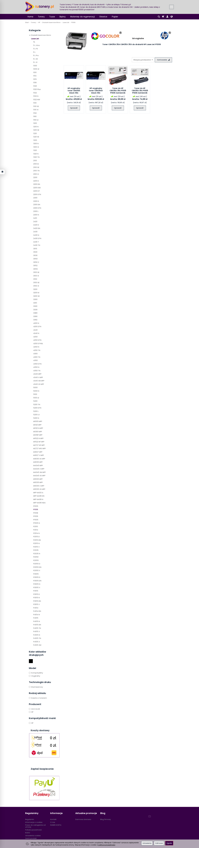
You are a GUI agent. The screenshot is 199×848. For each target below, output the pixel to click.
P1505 (35, 519)
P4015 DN (37, 624)
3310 (35, 303)
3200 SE (36, 296)
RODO (27, 833)
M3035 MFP (38, 462)
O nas (52, 822)
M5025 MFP (38, 479)
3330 (35, 309)
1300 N (36, 143)
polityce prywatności (106, 845)
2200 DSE (37, 187)
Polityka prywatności (33, 830)
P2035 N (36, 553)
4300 (35, 353)
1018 (35, 82)
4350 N (36, 367)
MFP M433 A (38, 492)
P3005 (36, 574)
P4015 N (36, 621)
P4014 (35, 608)
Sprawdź (74, 108)
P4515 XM (37, 645)
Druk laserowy (37, 687)
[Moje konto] (167, 16)
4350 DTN (37, 364)
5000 (35, 387)
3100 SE (36, 272)
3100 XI (36, 276)
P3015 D (36, 594)
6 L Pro (36, 55)
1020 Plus (37, 89)
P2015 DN (37, 540)
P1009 (35, 516)
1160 (35, 116)
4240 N (36, 333)
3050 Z (36, 262)
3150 (35, 279)
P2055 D (36, 563)
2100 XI (36, 174)
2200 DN (36, 184)
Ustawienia (147, 843)
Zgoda (169, 843)
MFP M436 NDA (39, 502)
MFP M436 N (38, 499)
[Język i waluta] (171, 16)
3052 (35, 265)
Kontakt (53, 819)
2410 (35, 218)
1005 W (36, 69)
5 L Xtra (36, 45)
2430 (35, 231)
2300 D (36, 201)
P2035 (35, 550)
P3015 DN (37, 601)
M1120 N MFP (38, 428)
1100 (35, 103)
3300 (35, 299)
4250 (35, 337)
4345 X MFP (38, 377)
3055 (35, 269)
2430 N (36, 235)
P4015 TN (37, 628)
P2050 (35, 557)
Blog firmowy (105, 819)
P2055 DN (37, 567)
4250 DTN (37, 340)
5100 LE (36, 397)
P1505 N (36, 523)
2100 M (36, 164)
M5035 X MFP (38, 486)
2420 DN (36, 228)
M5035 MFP (38, 482)
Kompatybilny (37, 673)
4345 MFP (37, 374)
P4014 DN (37, 611)
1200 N (35, 126)
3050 (35, 259)
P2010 (35, 526)
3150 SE (36, 282)
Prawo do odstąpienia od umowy (35, 826)
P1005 (35, 506)
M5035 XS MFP (39, 489)
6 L (34, 52)
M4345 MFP (38, 465)
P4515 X (36, 641)
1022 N (35, 96)
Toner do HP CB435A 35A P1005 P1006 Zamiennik (118, 90)
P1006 (35, 509)
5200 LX (36, 414)
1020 (35, 86)
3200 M (36, 292)
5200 (35, 401)
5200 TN (36, 404)
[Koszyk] (163, 16)
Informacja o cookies (33, 822)
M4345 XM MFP (39, 472)
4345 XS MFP (38, 384)
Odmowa (159, 843)
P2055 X (36, 570)
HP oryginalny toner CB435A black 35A (74, 90)
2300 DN (36, 204)
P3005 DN (37, 580)
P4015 (35, 618)
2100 (35, 160)
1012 (34, 76)
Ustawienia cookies (33, 835)
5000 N (36, 391)
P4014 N (36, 614)
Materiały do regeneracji (82, 16)
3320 (35, 306)
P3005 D (36, 577)
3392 (35, 320)
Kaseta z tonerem (39, 698)
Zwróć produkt (31, 838)
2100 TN (36, 170)
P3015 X (36, 604)
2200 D (36, 181)
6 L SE (35, 59)
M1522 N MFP (38, 438)
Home (30, 16)
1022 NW (36, 99)
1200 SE (36, 130)
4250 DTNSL (38, 343)
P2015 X (36, 547)
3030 (35, 255)
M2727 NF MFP (39, 445)
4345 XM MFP (38, 380)
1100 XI (35, 109)
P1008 (35, 513)
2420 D (36, 225)
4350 (35, 360)
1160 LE (35, 120)
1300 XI (36, 147)
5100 (35, 394)
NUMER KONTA (55, 825)
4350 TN (36, 370)
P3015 (35, 591)
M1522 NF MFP (38, 441)
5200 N (36, 418)
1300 (35, 140)
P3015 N (36, 597)
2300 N (36, 215)
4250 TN (36, 350)
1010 (35, 72)
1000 (35, 65)
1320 (35, 150)
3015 (35, 248)
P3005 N (36, 584)
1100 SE (36, 106)
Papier (115, 16)
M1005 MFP (37, 421)
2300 (35, 198)
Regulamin (29, 819)
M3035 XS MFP (39, 458)
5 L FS (35, 48)
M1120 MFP (37, 425)
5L (34, 42)
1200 (35, 123)
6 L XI (35, 62)
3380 (35, 313)
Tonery (41, 16)
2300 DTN (37, 208)
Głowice (103, 16)
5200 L (36, 411)
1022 (35, 93)
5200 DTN (37, 408)
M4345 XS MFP (39, 475)
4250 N (36, 347)
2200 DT (36, 191)
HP (32, 712)
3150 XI (36, 286)
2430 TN (36, 245)
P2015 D (36, 536)
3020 (35, 252)
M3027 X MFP (38, 455)
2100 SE (36, 167)
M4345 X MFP (38, 469)
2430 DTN (37, 238)
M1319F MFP (37, 435)
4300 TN (36, 357)
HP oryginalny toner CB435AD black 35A (96, 90)
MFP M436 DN (38, 496)
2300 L (35, 211)
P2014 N (36, 533)
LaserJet (35, 38)
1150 (35, 113)
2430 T (36, 242)
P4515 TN (37, 638)
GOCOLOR (35, 709)
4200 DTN (37, 326)
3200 (35, 289)
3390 (35, 316)
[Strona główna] (39, 6)
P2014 (35, 530)
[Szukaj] (159, 16)
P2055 (36, 560)
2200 (35, 177)
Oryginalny (35, 676)
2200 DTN (37, 194)
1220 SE (36, 137)
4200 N (36, 323)
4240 (35, 330)
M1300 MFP (37, 431)
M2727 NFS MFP (39, 448)
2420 (35, 221)
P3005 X (36, 587)
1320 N (35, 154)
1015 (35, 79)
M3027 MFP (37, 452)
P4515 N (36, 635)
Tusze (52, 16)
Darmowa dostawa (83, 819)
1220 (35, 133)
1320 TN (36, 157)
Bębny (63, 16)
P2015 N (36, 543)
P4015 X (36, 631)
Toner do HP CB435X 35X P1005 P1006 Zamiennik (140, 90)
